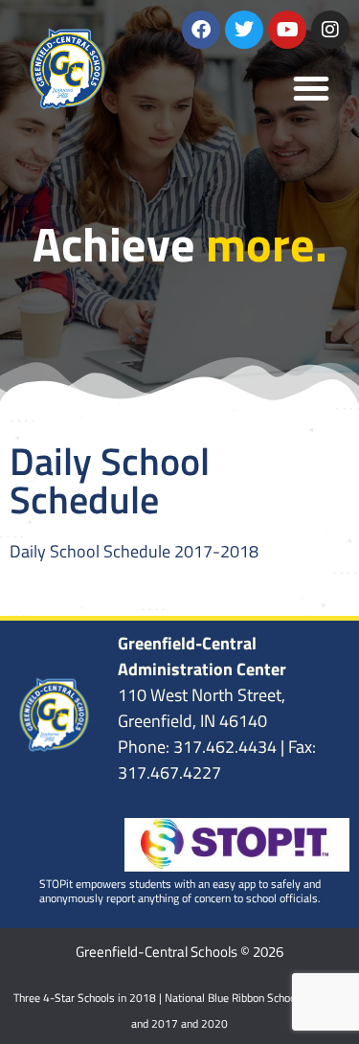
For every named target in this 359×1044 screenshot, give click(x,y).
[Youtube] (287, 30)
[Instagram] (330, 30)
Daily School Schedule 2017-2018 (134, 551)
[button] (311, 88)
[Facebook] (201, 30)
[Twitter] (244, 30)
